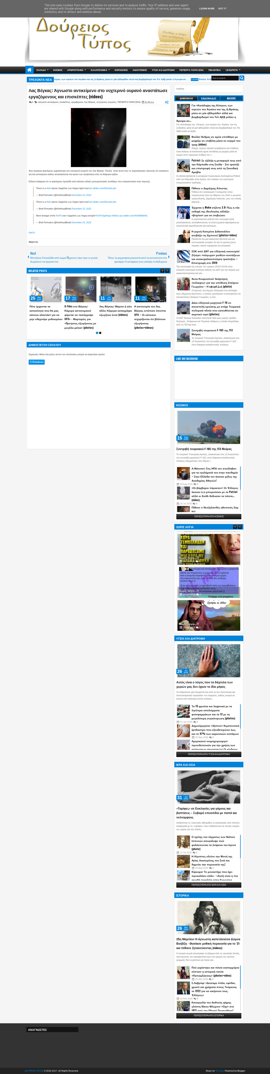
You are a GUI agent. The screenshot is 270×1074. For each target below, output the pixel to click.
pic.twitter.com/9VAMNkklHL (134, 215)
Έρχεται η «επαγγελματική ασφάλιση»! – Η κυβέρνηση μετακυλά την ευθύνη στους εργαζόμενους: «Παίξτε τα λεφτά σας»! (150, 319)
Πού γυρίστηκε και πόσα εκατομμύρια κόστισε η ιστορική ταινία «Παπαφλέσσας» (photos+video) (215, 971)
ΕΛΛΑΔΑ (41, 69)
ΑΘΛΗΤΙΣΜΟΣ (140, 69)
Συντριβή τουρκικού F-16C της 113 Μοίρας (204, 449)
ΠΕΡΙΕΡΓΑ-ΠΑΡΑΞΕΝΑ (191, 69)
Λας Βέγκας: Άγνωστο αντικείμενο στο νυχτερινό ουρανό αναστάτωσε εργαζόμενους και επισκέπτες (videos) (98, 93)
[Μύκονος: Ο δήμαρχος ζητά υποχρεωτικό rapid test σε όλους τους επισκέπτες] (81, 289)
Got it (222, 8)
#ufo (48, 188)
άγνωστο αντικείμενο (48, 102)
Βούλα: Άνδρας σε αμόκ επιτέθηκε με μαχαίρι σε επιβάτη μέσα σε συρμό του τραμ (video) (216, 140)
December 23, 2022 (81, 195)
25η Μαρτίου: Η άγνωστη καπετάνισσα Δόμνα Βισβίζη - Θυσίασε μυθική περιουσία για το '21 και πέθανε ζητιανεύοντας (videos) (208, 943)
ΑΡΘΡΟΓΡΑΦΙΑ (75, 69)
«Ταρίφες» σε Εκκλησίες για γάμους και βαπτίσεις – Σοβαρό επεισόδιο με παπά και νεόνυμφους (206, 812)
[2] (100, 337)
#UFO (59, 215)
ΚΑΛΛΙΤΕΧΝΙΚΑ (99, 69)
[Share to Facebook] (50, 279)
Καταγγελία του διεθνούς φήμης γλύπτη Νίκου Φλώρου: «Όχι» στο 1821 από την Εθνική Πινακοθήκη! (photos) (213, 1008)
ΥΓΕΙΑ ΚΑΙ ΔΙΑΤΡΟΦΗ (163, 69)
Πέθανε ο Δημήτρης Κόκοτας (209, 188)
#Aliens (115, 215)
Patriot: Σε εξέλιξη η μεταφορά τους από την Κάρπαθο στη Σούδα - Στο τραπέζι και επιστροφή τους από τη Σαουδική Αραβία (216, 166)
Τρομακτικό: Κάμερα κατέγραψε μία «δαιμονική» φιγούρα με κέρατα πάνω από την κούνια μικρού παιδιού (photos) (45, 316)
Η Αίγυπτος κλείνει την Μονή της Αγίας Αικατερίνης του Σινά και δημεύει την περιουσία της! (212, 860)
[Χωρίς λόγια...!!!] (208, 548)
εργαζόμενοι (77, 102)
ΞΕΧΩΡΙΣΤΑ (232, 69)
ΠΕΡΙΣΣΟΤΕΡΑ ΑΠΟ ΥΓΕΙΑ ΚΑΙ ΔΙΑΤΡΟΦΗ (209, 754)
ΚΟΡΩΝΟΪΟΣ (121, 69)
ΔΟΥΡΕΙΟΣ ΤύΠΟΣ (34, 1071)
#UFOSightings (103, 215)
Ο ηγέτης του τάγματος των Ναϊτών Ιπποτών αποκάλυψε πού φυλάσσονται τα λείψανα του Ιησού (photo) (214, 843)
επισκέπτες (65, 102)
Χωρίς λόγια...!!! (189, 556)
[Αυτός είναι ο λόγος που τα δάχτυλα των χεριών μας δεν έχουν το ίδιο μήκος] (208, 660)
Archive (231, 98)
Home (29, 69)
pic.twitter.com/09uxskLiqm (102, 188)
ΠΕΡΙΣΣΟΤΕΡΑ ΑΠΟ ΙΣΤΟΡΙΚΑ (209, 1015)
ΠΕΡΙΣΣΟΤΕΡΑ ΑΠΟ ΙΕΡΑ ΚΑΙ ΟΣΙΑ (209, 885)
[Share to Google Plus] (58, 279)
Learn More (207, 8)
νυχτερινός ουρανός (106, 102)
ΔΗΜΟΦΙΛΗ (186, 98)
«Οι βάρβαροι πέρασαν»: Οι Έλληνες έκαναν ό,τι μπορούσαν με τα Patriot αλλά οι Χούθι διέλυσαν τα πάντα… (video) (215, 494)
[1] (97, 337)
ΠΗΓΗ (32, 233)
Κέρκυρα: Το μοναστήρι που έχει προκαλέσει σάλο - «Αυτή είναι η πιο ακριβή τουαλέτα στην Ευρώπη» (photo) (215, 878)
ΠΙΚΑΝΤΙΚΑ (214, 69)
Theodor (219, 1071)
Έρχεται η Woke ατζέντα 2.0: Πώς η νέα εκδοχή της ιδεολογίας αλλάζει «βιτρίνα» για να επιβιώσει (216, 211)
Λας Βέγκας (89, 102)
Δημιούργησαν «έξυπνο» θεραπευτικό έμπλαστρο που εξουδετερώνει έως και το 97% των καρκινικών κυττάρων (215, 730)
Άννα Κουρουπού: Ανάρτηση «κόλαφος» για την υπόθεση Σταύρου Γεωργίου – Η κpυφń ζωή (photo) (215, 282)
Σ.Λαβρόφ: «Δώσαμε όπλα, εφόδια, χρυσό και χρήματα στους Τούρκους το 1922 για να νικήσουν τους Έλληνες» (214, 989)
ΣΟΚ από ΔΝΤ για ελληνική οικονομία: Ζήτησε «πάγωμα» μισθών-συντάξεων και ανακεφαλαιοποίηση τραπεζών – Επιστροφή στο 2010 (216, 257)
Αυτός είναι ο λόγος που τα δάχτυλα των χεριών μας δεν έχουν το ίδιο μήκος (204, 684)
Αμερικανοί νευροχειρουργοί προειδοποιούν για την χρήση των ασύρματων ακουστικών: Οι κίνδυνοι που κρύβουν (214, 747)
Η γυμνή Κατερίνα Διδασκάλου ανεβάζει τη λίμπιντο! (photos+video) (214, 233)
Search (241, 78)
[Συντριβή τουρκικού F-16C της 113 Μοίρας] (208, 427)
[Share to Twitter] (54, 279)
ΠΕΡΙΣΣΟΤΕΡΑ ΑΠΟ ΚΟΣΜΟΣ (209, 516)
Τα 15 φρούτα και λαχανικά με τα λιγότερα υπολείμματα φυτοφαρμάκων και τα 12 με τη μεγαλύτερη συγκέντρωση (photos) (213, 712)
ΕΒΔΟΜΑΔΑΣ (208, 98)
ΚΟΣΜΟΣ (57, 69)
